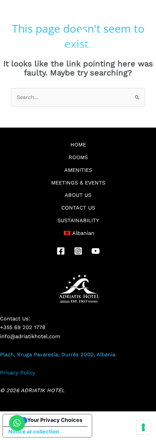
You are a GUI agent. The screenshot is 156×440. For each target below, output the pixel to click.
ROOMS (78, 157)
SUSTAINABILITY (78, 220)
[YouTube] (96, 251)
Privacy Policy (18, 372)
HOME (78, 144)
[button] (23, 37)
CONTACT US (78, 207)
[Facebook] (61, 251)
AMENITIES (78, 170)
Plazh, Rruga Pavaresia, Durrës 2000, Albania (57, 354)
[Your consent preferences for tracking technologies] (143, 427)
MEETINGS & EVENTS (78, 182)
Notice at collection (33, 431)
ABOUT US (78, 195)
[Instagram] (78, 251)
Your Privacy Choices (54, 420)
